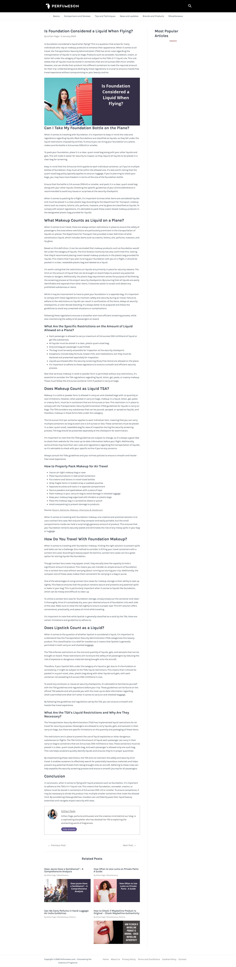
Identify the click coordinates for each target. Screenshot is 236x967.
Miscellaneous (176, 16)
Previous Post (57, 845)
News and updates (129, 16)
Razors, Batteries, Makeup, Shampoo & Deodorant (77, 510)
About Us (115, 959)
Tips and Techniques (105, 16)
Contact (182, 959)
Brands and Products (153, 16)
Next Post (129, 845)
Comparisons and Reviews (77, 16)
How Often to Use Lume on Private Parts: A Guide (116, 870)
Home (106, 959)
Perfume (72, 917)
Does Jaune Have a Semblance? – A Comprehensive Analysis (63, 870)
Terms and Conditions (149, 959)
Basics (56, 16)
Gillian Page (68, 811)
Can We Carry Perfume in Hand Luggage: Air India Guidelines (66, 912)
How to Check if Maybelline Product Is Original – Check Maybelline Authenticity (116, 912)
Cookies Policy (169, 959)
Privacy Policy (129, 959)
